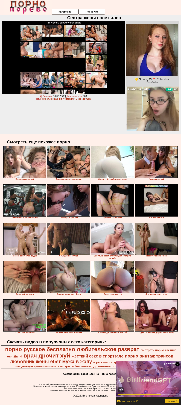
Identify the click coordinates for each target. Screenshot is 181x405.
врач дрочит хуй (47, 355)
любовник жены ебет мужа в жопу (51, 361)
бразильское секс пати (45, 367)
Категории (65, 11)
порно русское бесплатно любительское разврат (72, 349)
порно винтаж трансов (149, 356)
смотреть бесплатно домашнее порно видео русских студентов (112, 366)
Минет (45, 98)
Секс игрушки (83, 98)
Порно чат (92, 11)
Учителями (69, 98)
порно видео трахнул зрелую (110, 362)
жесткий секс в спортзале (98, 356)
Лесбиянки (55, 98)
